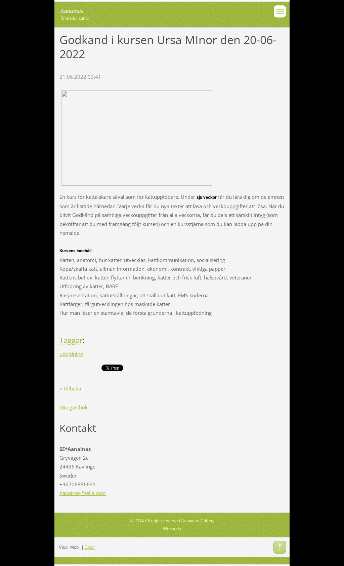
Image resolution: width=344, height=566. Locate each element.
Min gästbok (73, 407)
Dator (89, 547)
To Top (279, 547)
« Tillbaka (70, 388)
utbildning (71, 353)
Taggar (71, 340)
